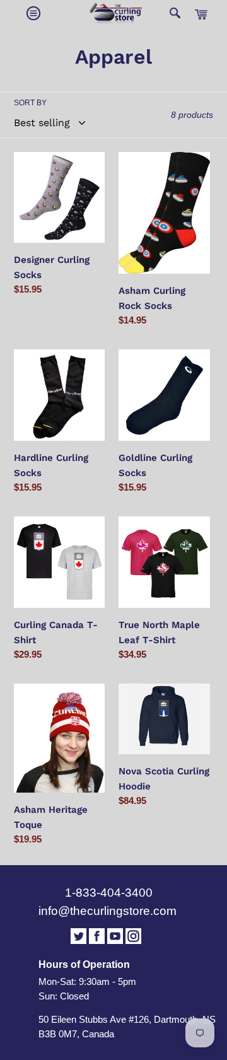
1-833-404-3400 (109, 892)
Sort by (30, 102)
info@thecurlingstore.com (107, 910)
